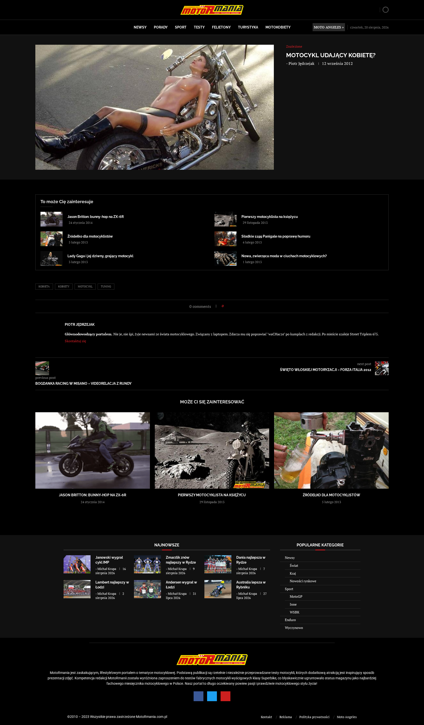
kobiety (63, 286)
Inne (293, 604)
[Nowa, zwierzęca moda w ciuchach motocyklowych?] (225, 258)
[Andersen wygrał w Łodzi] (147, 589)
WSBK (294, 612)
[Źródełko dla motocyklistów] (51, 238)
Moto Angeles (347, 717)
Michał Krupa (106, 569)
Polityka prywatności (314, 717)
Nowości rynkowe (303, 581)
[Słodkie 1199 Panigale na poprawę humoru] (225, 238)
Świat (294, 565)
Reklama (285, 717)
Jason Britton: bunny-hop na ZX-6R (95, 217)
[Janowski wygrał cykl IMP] (77, 564)
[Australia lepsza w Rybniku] (217, 589)
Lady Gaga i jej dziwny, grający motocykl (100, 256)
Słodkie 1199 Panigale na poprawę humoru (275, 236)
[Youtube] (225, 696)
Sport (180, 27)
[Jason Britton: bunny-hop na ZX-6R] (51, 219)
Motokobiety (278, 27)
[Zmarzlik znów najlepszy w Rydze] (147, 564)
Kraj (293, 573)
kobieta (44, 286)
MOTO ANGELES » (329, 27)
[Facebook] (198, 696)
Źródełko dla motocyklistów (90, 236)
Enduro (290, 619)
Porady (161, 27)
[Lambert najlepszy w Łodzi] (77, 589)
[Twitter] (212, 696)
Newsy (140, 27)
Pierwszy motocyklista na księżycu (269, 217)
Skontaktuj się (75, 341)
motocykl (85, 286)
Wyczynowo (294, 627)
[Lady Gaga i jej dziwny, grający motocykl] (51, 258)
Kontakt (266, 717)
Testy (199, 27)
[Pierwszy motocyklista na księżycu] (225, 219)
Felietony (221, 27)
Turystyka (248, 27)
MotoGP (296, 596)
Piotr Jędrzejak (301, 63)
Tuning (106, 286)
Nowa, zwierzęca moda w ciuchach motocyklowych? (284, 256)
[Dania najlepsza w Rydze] (217, 564)
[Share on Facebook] (228, 306)
